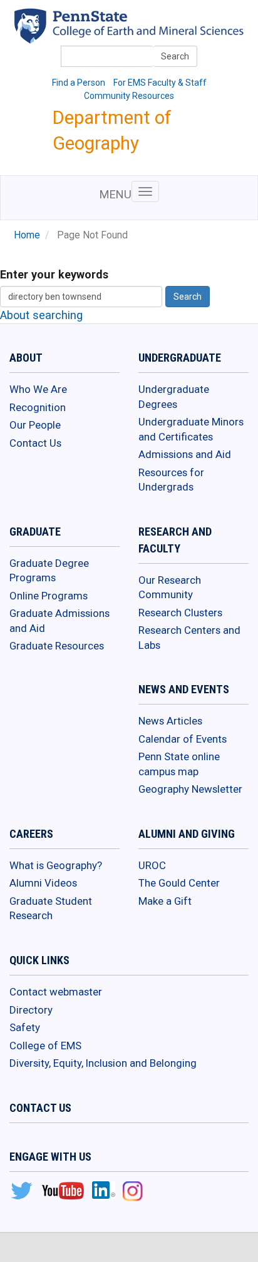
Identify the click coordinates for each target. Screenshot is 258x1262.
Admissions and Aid (184, 454)
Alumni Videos (43, 883)
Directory (31, 1010)
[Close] (15, 1249)
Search (175, 56)
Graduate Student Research (50, 908)
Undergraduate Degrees (173, 396)
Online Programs (48, 595)
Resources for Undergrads (171, 480)
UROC (152, 865)
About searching (41, 315)
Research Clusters (180, 612)
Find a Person (78, 83)
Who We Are (38, 389)
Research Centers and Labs (189, 637)
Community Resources (129, 96)
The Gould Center (179, 883)
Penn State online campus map (179, 764)
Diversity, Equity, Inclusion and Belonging (103, 1063)
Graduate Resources (56, 645)
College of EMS (45, 1045)
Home (27, 235)
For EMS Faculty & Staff (160, 83)
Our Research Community (169, 587)
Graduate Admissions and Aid (59, 620)
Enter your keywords (54, 274)
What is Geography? (55, 865)
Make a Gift (165, 901)
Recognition (37, 407)
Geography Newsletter (190, 789)
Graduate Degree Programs (49, 570)
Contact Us (35, 443)
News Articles (170, 721)
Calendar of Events (182, 739)
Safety (24, 1027)
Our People (35, 425)
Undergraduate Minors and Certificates (191, 429)
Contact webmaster (55, 991)
